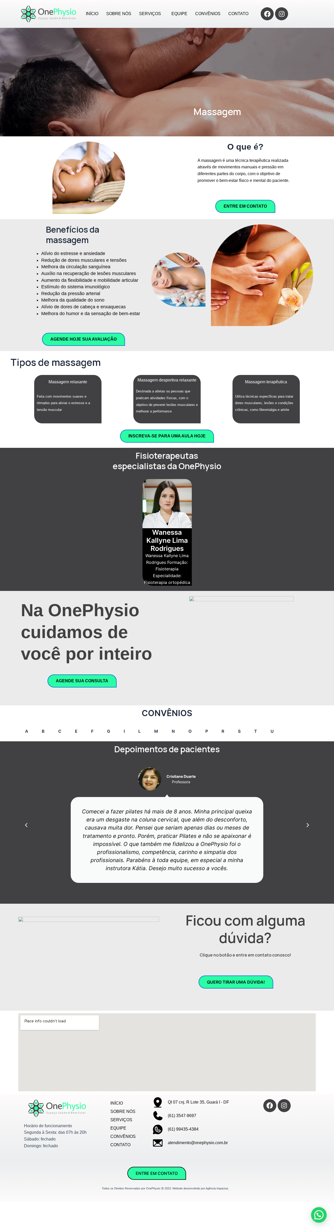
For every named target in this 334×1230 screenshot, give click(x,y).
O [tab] (190, 731)
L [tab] (139, 731)
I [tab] (124, 731)
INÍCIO (92, 13)
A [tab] (26, 731)
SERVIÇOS (150, 13)
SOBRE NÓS (118, 13)
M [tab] (156, 731)
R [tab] (223, 731)
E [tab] (76, 731)
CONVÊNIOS (207, 13)
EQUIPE (179, 13)
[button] (26, 825)
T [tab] (255, 731)
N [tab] (173, 731)
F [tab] (92, 731)
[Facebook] (267, 13)
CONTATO (238, 13)
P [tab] (206, 731)
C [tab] (59, 731)
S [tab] (239, 731)
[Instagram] (281, 13)
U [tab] (272, 731)
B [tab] (43, 731)
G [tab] (108, 731)
